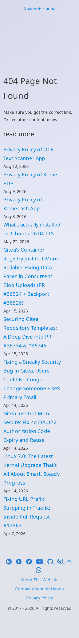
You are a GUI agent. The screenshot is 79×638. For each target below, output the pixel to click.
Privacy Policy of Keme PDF (30, 179)
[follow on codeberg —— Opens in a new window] (70, 563)
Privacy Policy (39, 598)
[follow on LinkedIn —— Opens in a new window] (10, 563)
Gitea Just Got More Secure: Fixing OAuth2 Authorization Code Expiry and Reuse (30, 426)
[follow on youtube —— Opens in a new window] (41, 563)
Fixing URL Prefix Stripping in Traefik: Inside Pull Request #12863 (26, 512)
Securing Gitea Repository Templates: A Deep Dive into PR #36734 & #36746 (30, 332)
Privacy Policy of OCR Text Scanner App (28, 154)
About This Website (39, 580)
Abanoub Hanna (39, 9)
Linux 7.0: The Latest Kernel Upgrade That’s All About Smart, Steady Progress (31, 469)
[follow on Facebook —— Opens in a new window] (21, 563)
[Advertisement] (39, 43)
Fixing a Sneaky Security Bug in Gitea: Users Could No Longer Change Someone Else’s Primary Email (32, 379)
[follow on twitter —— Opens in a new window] (31, 563)
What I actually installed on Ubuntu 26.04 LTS (31, 229)
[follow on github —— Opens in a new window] (52, 563)
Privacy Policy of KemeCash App (22, 204)
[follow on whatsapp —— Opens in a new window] (39, 571)
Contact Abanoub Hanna (39, 589)
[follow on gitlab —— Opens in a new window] (62, 563)
